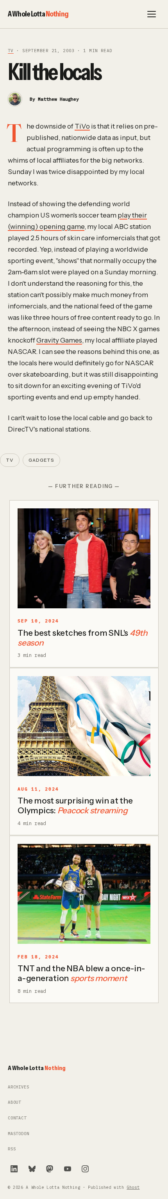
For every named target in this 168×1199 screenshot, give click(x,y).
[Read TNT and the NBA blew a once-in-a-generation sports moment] (84, 894)
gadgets (41, 460)
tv (11, 50)
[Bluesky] (32, 1169)
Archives (18, 1087)
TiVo (82, 126)
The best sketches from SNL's (83, 638)
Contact (17, 1118)
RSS (12, 1149)
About (14, 1102)
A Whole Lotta (38, 13)
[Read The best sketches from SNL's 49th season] (84, 558)
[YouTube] (67, 1169)
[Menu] (151, 14)
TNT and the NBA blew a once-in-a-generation (81, 973)
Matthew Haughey (58, 99)
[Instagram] (85, 1169)
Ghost (133, 1187)
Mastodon (18, 1133)
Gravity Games (59, 340)
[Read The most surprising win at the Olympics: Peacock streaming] (84, 726)
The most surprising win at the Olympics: (75, 805)
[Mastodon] (49, 1169)
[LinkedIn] (14, 1169)
